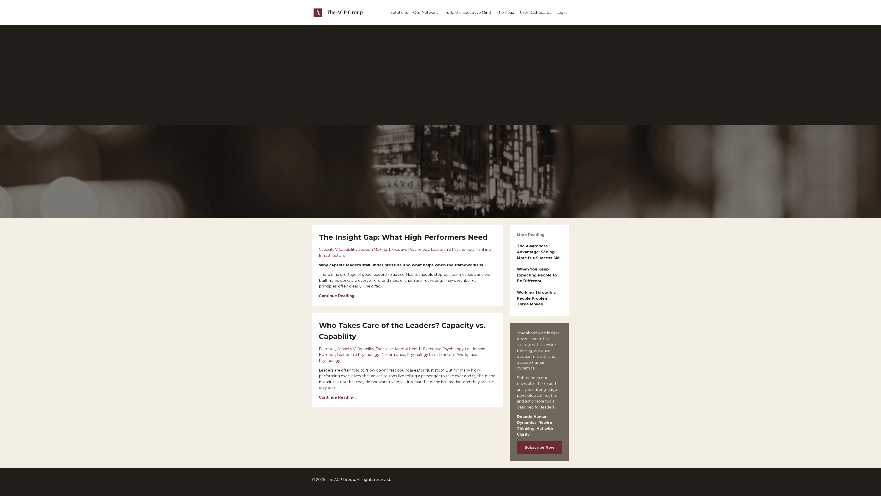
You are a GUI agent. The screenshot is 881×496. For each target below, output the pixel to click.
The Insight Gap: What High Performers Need (403, 237)
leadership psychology (452, 249)
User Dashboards (535, 12)
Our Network (425, 12)
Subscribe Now (539, 447)
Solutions (399, 12)
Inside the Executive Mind (467, 12)
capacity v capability (337, 249)
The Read (505, 12)
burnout (327, 349)
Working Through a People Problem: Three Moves (536, 298)
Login (562, 12)
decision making (372, 249)
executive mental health (398, 349)
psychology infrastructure (431, 354)
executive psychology (409, 249)
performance (393, 354)
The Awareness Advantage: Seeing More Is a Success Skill (539, 252)
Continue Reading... (338, 296)
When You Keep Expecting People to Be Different (537, 275)
